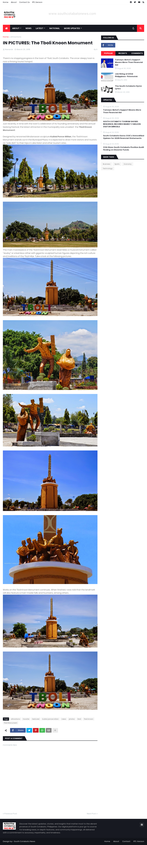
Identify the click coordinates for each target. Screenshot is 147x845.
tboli (79, 719)
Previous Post (10, 813)
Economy (127, 164)
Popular (108, 53)
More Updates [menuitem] (72, 28)
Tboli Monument (10, 723)
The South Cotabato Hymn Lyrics (128, 87)
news (64, 719)
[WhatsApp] (42, 730)
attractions (15, 36)
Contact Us (24, 2)
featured (35, 719)
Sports (117, 164)
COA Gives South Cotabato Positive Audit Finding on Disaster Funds (123, 148)
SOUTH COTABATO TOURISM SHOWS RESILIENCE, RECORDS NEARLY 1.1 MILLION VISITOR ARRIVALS (122, 124)
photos (72, 719)
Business (106, 164)
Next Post (91, 813)
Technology (107, 168)
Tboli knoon (88, 719)
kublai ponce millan (50, 719)
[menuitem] (6, 28)
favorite (26, 719)
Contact (126, 841)
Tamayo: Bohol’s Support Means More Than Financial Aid (129, 62)
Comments (137, 53)
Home (5, 2)
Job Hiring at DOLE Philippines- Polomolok (126, 75)
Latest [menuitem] (39, 28)
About (14, 2)
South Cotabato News (24, 841)
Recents (122, 53)
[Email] (49, 730)
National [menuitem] (54, 28)
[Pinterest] (36, 730)
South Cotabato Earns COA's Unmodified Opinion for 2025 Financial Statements (123, 137)
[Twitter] (29, 730)
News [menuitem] (28, 28)
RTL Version (37, 2)
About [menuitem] (15, 28)
